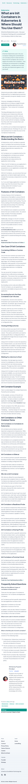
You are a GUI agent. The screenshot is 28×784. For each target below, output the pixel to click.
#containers (5, 706)
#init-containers (20, 703)
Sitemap (3, 762)
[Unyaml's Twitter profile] (2, 775)
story (8, 701)
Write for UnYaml (5, 753)
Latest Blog (18, 743)
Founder (3, 760)
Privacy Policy (5, 746)
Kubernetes (24, 3)
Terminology (16, 3)
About (3, 741)
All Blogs (4, 710)
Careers (3, 750)
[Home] (1, 3)
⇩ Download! (5, 44)
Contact (3, 743)
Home (16, 741)
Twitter (11, 671)
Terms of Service (5, 748)
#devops (12, 703)
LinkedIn (16, 671)
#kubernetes (5, 703)
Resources (9, 3)
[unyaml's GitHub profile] (5, 775)
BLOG (3, 3)
